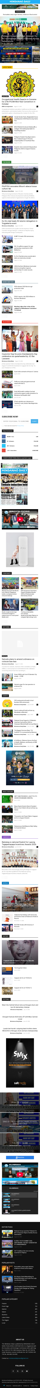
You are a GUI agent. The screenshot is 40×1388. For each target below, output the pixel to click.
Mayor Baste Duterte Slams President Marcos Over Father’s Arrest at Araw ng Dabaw (25, 808)
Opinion (20, 1099)
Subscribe (35, 450)
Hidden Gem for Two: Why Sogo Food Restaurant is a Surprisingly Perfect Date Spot (18, 905)
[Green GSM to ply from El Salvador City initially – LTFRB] (7, 677)
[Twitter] (18, 1371)
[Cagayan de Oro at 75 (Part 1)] (7, 991)
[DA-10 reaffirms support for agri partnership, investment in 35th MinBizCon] (7, 249)
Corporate (4, 588)
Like (37, 436)
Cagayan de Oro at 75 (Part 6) (23, 978)
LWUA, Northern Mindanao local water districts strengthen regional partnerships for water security (25, 268)
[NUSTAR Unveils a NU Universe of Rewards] (7, 928)
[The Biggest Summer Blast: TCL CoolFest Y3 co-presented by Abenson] (7, 733)
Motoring (4, 656)
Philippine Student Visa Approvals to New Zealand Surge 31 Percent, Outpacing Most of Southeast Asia (24, 138)
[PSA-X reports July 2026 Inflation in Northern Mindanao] (7, 299)
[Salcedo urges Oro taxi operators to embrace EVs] (7, 687)
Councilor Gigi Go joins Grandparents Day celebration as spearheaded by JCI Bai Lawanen (19, 356)
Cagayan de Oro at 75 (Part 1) (23, 988)
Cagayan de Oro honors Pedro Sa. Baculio (18, 961)
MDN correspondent (7, 106)
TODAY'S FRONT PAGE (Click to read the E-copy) (17, 458)
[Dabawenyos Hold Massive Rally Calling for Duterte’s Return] (7, 829)
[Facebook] (13, 1371)
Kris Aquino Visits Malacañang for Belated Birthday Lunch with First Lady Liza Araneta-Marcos (25, 1278)
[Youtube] (27, 1371)
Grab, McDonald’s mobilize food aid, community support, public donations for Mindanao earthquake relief (26, 393)
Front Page (5, 56)
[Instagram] (22, 1371)
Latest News (5, 96)
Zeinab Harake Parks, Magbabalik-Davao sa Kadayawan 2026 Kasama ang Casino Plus (26, 118)
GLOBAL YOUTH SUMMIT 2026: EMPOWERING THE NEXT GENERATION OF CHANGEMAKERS (25, 1242)
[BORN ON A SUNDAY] (20, 1102)
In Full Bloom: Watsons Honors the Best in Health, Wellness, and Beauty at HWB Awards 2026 (25, 742)
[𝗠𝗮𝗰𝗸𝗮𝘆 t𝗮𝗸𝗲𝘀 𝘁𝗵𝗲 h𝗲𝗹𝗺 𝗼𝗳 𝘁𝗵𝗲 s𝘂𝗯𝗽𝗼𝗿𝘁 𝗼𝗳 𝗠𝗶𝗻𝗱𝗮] (7, 309)
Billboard (4, 351)
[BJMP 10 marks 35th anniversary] (7, 239)
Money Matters (5, 292)
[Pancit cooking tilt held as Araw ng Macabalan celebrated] (7, 713)
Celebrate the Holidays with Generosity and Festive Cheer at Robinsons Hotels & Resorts (26, 916)
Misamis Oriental (6, 183)
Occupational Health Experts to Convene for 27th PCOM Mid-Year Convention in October (19, 101)
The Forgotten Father (20, 968)
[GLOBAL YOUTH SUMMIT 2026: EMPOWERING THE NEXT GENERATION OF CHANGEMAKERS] (7, 1244)
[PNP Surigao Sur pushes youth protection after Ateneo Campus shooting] (16, 54)
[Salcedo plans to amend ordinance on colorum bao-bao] (20, 644)
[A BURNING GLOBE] (20, 1143)
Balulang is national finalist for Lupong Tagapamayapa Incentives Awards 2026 (19, 843)
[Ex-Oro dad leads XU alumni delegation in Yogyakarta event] (20, 210)
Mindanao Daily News (8, 191)
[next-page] (6, 156)
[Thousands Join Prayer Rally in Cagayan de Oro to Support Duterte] (7, 819)
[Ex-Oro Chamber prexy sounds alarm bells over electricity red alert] (7, 259)
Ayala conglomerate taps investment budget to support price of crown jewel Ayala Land (10, 614)
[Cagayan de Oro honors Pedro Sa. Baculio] (20, 952)
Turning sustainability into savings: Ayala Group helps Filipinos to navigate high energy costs (29, 614)
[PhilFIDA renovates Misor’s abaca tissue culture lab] (20, 175)
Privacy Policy (20, 425)
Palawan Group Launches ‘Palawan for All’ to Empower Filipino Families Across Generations (25, 1232)
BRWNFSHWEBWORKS (31, 1382)
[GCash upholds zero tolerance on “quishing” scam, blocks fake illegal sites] (7, 404)
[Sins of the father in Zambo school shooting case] (20, 1123)
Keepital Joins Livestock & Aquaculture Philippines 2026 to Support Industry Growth (25, 148)
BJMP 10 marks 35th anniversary (24, 236)
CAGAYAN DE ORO (6, 218)
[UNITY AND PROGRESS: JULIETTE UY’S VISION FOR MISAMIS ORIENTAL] (7, 799)
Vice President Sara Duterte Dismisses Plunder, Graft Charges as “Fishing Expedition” (25, 1288)
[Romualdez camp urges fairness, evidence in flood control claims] (7, 1269)
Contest (4, 866)
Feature (4, 33)
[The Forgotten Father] (7, 971)
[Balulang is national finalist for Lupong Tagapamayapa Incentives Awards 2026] (20, 858)
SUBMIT (34, 421)
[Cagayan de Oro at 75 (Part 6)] (7, 981)
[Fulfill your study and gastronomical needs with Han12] (7, 384)
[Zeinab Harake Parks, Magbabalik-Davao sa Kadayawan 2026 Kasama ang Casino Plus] (7, 120)
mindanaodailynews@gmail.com (18, 1358)
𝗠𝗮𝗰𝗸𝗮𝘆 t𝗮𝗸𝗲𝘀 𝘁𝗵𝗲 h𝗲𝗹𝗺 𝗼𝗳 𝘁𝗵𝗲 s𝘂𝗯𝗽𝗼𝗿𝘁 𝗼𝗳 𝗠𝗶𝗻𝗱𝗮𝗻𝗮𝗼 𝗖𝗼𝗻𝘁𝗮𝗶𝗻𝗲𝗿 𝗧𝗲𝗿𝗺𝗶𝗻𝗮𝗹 (25, 308)
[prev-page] (3, 156)
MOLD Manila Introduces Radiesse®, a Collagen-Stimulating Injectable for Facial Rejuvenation (25, 128)
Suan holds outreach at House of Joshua (26, 371)
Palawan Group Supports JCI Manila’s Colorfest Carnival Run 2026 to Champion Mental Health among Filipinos (26, 722)
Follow (36, 441)
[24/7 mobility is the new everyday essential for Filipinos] (7, 1254)
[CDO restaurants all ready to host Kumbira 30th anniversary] (7, 703)
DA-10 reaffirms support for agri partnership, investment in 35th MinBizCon (23, 248)
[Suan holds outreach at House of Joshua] (7, 374)
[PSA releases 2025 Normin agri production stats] (7, 289)
